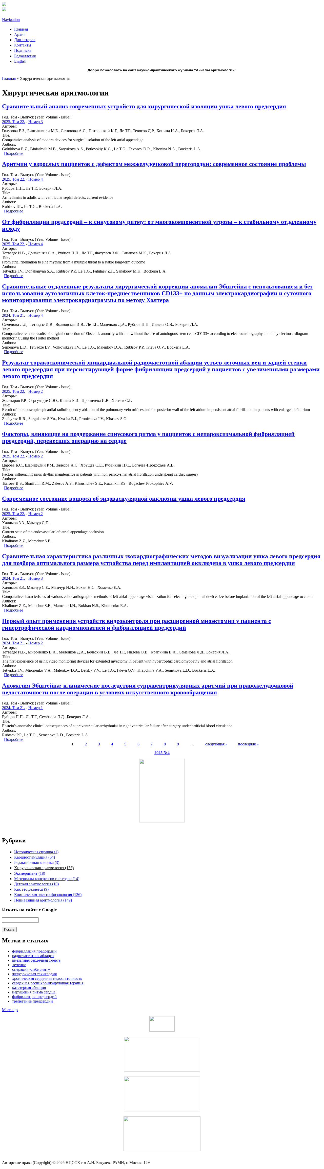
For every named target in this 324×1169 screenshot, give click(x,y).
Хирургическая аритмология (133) (44, 868)
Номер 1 (35, 707)
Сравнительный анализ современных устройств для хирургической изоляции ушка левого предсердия (144, 106)
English (20, 61)
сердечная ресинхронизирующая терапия (47, 983)
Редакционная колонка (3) (36, 862)
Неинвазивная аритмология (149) (43, 900)
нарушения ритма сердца (33, 992)
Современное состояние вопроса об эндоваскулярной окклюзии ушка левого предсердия (123, 498)
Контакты (22, 45)
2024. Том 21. (13, 315)
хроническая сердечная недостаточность (47, 978)
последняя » (248, 744)
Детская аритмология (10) (36, 884)
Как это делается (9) (31, 889)
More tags (10, 1010)
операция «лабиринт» (31, 969)
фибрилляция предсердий (34, 996)
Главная (21, 29)
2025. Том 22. (13, 121)
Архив (20, 34)
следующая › (216, 744)
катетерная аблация (29, 987)
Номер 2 (35, 391)
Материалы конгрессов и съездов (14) (46, 878)
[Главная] (4, 5)
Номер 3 (35, 121)
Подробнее (13, 153)
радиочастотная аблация (33, 956)
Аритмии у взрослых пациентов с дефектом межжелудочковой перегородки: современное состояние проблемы (154, 164)
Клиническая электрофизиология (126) (48, 894)
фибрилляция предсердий (34, 951)
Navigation (11, 19)
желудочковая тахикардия (34, 974)
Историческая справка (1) (36, 852)
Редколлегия (25, 56)
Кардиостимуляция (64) (34, 857)
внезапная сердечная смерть (36, 960)
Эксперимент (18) (29, 873)
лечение (19, 965)
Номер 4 (35, 179)
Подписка (22, 50)
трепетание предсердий (32, 1001)
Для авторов (24, 40)
